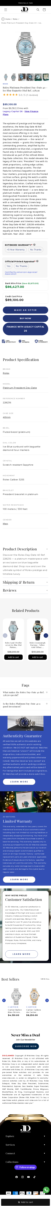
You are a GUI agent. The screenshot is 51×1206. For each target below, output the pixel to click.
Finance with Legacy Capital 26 (25, 328)
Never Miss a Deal (25, 1035)
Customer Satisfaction (23, 899)
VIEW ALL (45, 979)
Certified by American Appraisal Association (21, 273)
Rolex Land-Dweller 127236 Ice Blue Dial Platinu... (13, 645)
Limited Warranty (17, 821)
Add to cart (13, 657)
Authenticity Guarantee (22, 735)
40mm (6, 417)
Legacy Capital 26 (13, 111)
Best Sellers (10, 979)
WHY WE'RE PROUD (16, 895)
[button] (6, 10)
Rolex (15, 19)
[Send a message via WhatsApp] (46, 1190)
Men (5, 523)
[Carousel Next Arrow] (47, 1000)
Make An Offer (25, 310)
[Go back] (3, 19)
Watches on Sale (25, 3)
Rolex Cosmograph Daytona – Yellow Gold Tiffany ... (37, 645)
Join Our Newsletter (25, 1039)
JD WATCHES (9, 817)
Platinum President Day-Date (20, 387)
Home (7, 19)
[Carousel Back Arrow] (4, 1000)
